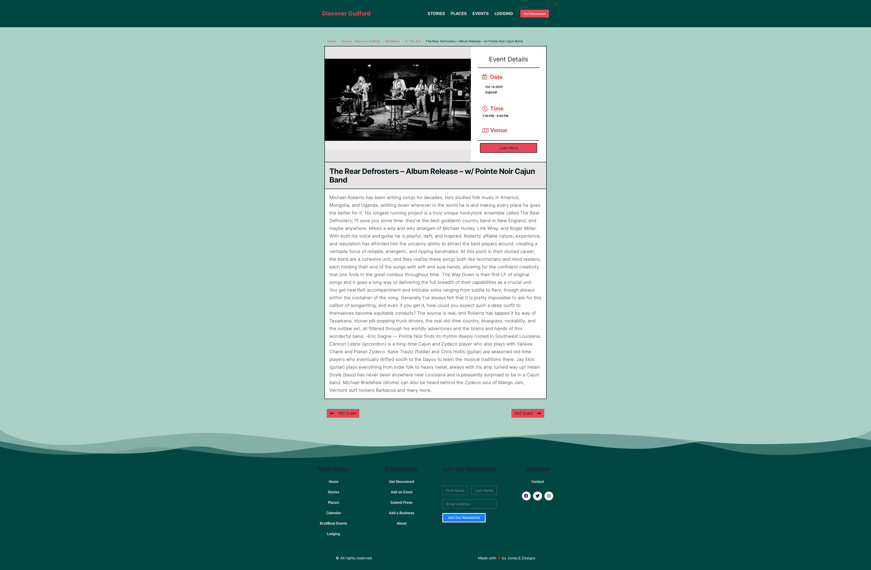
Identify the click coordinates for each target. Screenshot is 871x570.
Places (459, 13)
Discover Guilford (346, 13)
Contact (537, 482)
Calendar (333, 513)
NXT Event (524, 413)
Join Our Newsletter (464, 517)
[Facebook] (526, 496)
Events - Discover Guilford (361, 41)
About (401, 523)
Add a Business (401, 513)
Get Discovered (535, 13)
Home (332, 41)
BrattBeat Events (333, 523)
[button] (508, 148)
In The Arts (413, 41)
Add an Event (401, 492)
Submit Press (401, 502)
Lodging (503, 13)
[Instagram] (548, 496)
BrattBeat (393, 41)
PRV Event (347, 413)
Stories (436, 13)
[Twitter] (537, 496)
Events (480, 13)
